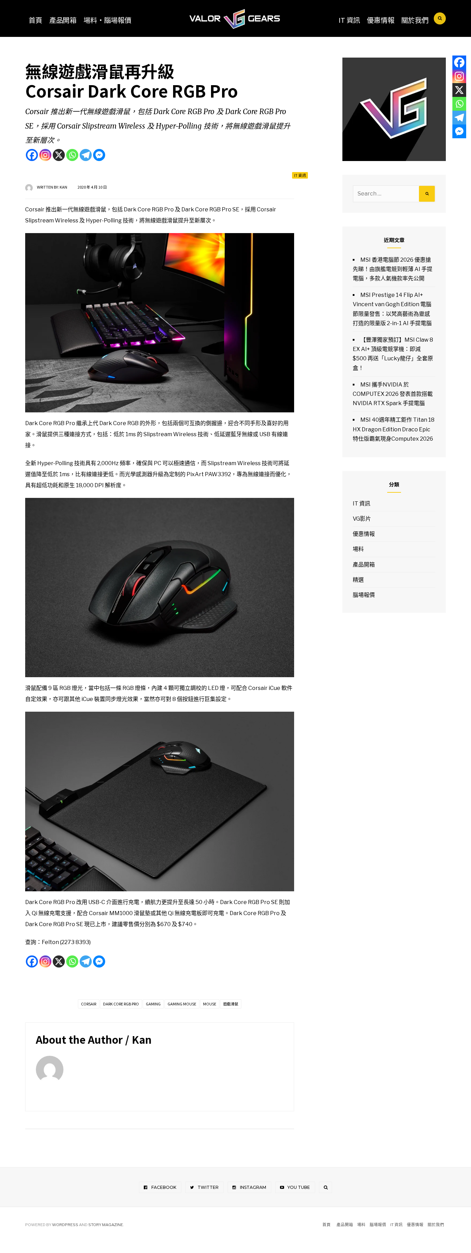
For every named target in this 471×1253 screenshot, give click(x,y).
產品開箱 (63, 20)
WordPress (65, 1224)
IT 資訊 (349, 20)
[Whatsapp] (72, 155)
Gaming (153, 1003)
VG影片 (362, 518)
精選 (358, 580)
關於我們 (415, 20)
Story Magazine (105, 1224)
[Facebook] (32, 155)
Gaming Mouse (182, 1003)
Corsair (88, 1003)
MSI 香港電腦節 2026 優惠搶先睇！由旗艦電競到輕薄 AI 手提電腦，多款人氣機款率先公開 (392, 269)
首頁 (35, 20)
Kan (63, 187)
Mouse (209, 1003)
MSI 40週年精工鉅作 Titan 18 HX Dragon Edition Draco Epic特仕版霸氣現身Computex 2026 (393, 429)
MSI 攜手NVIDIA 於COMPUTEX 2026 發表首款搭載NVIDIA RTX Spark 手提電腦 (393, 394)
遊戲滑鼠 (230, 1003)
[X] (59, 155)
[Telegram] (86, 155)
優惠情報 (380, 20)
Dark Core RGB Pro (121, 1003)
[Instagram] (45, 155)
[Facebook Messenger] (99, 155)
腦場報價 (364, 595)
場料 (358, 549)
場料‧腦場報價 (107, 20)
